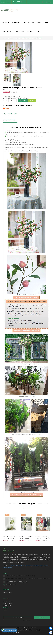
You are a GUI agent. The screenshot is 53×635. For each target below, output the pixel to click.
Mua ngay (23, 101)
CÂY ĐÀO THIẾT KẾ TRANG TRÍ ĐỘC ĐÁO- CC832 (25, 537)
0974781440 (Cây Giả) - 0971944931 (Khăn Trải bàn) (17, 581)
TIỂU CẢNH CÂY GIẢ (43, 22)
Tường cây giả (42, 565)
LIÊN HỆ (37, 31)
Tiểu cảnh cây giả (21, 565)
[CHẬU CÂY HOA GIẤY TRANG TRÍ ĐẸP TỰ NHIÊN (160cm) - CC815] (43, 523)
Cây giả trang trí (14, 565)
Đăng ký (8, 1)
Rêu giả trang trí (29, 565)
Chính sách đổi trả (7, 605)
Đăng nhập (3, 1)
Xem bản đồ (42, 617)
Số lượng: (5, 100)
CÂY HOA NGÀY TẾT (14, 37)
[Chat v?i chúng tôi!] (50, 628)
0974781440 (20, 1)
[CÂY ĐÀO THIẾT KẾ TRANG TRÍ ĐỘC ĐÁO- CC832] (26, 523)
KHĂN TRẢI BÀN (19, 31)
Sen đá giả (9, 567)
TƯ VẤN (29, 31)
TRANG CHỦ (6, 22)
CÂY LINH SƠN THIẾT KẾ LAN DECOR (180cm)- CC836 (10, 537)
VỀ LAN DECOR (16, 22)
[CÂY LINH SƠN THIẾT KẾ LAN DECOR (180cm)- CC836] (10, 523)
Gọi (33, 101)
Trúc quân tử (35, 565)
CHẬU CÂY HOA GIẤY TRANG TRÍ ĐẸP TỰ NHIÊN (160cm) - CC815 (42, 537)
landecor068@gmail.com (11, 584)
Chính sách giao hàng (7, 603)
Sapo (36, 627)
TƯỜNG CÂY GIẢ (7, 31)
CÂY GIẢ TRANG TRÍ (29, 22)
